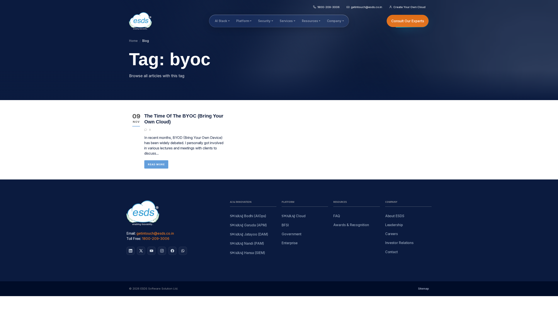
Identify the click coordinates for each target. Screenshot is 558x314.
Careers (391, 234)
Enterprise (290, 243)
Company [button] (334, 21)
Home (133, 41)
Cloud (294, 216)
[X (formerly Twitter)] (141, 251)
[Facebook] (172, 251)
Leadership (394, 225)
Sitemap (423, 288)
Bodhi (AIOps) (248, 216)
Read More (156, 164)
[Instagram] (162, 251)
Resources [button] (310, 21)
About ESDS (394, 216)
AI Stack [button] (221, 21)
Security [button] (264, 21)
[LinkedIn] (130, 251)
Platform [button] (242, 21)
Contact (391, 252)
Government (291, 234)
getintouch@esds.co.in (155, 233)
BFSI (285, 225)
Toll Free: (133, 238)
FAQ (336, 216)
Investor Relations (399, 243)
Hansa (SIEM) (247, 253)
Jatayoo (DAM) (249, 234)
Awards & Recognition (351, 225)
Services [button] (286, 21)
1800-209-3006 (155, 238)
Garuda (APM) (248, 225)
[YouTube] (151, 251)
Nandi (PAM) (247, 243)
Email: (131, 233)
